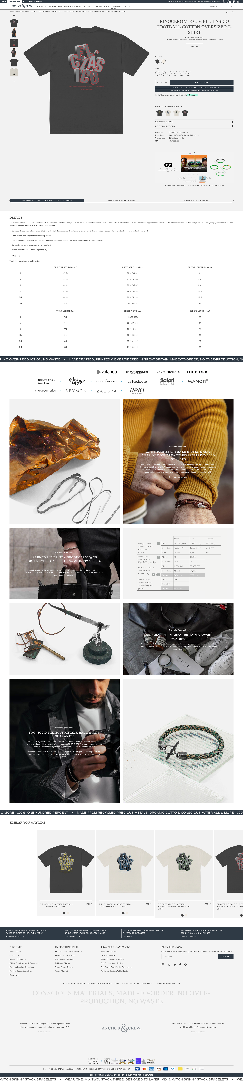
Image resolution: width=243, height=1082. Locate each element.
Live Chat (128, 983)
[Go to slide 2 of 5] (14, 81)
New (4, 2)
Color (158, 56)
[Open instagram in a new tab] (162, 965)
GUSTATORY (80, 1069)
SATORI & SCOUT (123, 1069)
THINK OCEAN (91, 1069)
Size (157, 68)
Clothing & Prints (33, 2)
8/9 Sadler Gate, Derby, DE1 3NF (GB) (93, 983)
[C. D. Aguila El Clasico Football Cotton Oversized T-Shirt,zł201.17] (159, 113)
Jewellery (14, 2)
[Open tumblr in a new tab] (169, 965)
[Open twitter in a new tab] (175, 965)
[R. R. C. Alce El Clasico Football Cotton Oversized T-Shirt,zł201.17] (168, 113)
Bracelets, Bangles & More (121, 200)
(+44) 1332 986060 (145, 983)
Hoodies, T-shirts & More (196, 200)
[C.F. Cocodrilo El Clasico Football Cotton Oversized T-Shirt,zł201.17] (176, 113)
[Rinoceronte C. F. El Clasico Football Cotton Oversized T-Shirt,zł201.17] (185, 113)
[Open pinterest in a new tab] (185, 965)
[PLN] (238, 1)
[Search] (231, 6)
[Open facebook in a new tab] (180, 965)
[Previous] (228, 12)
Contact (117, 983)
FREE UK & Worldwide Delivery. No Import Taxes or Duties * (193, 1)
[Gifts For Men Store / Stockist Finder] (121, 381)
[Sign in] (223, 1)
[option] (34, 933)
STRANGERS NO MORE (107, 1069)
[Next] (232, 12)
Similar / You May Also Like (169, 107)
